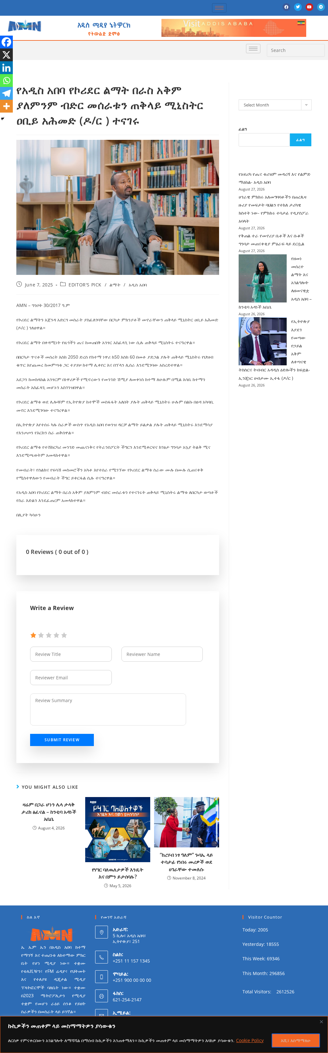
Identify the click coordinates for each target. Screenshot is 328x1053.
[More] (6, 106)
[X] (6, 54)
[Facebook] (286, 7)
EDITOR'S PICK (85, 285)
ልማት (115, 285)
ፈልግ (243, 129)
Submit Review (62, 740)
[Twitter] (298, 7)
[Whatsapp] (6, 80)
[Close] (321, 1021)
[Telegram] (321, 7)
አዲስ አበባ (138, 285)
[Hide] (2, 118)
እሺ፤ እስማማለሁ (296, 1040)
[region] (164, 1034)
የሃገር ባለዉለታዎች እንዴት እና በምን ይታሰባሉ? (118, 873)
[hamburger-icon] (219, 8)
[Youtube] (309, 7)
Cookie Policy (250, 1040)
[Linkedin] (6, 67)
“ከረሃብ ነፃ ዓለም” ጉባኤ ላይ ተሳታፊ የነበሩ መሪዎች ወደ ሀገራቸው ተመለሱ (186, 862)
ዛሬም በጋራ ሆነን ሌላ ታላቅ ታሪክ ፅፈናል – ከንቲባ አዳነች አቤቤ (48, 811)
